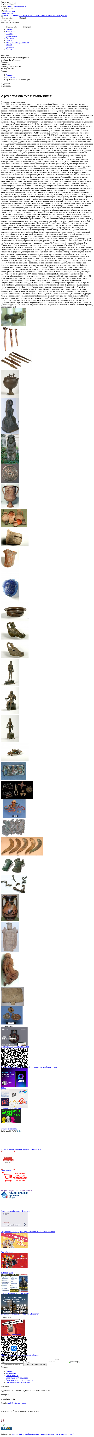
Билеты (9, 49)
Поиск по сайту (12, 1376)
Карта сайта (11, 1373)
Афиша (9, 45)
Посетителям (11, 36)
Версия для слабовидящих (17, 1378)
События (9, 40)
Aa (3, 11)
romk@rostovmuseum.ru (16, 6)
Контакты (10, 47)
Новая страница (12, 90)
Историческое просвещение (17, 42)
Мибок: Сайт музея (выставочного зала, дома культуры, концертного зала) (43, 1434)
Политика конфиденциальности (19, 1380)
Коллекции (10, 31)
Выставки (10, 38)
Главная (9, 29)
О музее (9, 34)
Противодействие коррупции (18, 1382)
